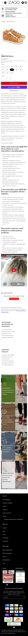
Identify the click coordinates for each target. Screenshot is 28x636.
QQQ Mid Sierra (11, 21)
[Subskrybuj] (23, 597)
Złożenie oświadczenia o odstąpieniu (13, 519)
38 (12, 66)
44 (16, 69)
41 (3, 69)
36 (3, 66)
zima (4, 563)
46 (3, 72)
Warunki (5, 509)
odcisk (4, 506)
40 (20, 66)
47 (7, 72)
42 (7, 69)
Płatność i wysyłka (7, 503)
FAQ (4, 531)
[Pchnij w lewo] (11, 52)
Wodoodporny (6, 559)
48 (12, 72)
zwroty (4, 516)
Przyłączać (5, 541)
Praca (4, 534)
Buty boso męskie (7, 553)
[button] (5, 2)
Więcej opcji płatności (14, 90)
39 (16, 66)
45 (20, 69)
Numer (3, 75)
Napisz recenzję (14, 298)
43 (12, 69)
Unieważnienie (6, 499)
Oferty (4, 556)
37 (7, 66)
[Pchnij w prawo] (16, 52)
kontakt (5, 527)
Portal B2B (5, 537)
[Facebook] (14, 628)
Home (3, 21)
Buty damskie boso (7, 550)
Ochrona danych (7, 513)
